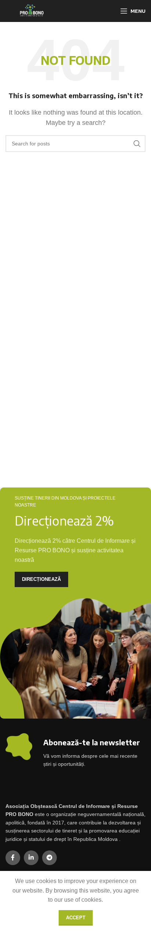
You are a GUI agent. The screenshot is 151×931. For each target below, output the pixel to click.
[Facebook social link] (12, 857)
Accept (75, 917)
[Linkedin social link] (31, 857)
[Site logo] (31, 10)
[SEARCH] (137, 143)
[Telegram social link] (49, 857)
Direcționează (41, 579)
